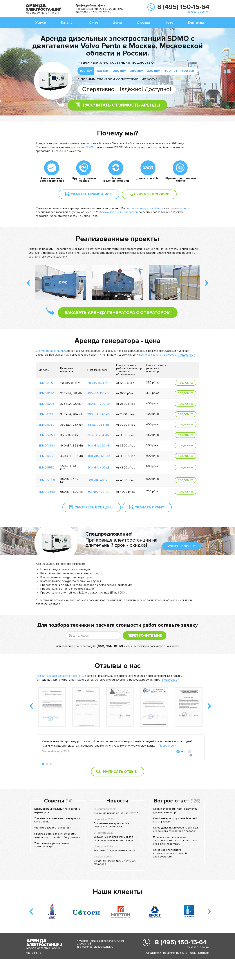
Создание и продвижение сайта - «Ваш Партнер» (177, 952)
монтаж (182, 208)
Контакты (196, 23)
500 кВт (188, 71)
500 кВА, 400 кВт (99, 467)
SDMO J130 (46, 383)
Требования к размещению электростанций (51, 845)
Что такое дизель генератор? (52, 827)
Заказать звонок (198, 11)
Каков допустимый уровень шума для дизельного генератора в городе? (176, 829)
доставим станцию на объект (144, 208)
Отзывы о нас (118, 665)
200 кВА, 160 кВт (98, 393)
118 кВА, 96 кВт (97, 383)
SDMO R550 (47, 467)
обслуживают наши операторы (118, 212)
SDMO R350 (46, 425)
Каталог (67, 23)
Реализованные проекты (117, 238)
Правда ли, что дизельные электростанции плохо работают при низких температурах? (175, 840)
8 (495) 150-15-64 (183, 7)
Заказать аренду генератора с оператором (118, 312)
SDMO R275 (46, 404)
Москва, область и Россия (42, 12)
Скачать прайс (149, 507)
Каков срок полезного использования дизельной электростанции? (170, 853)
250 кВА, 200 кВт (99, 404)
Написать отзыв (120, 771)
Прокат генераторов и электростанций (61, 675)
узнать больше (182, 546)
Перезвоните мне (144, 635)
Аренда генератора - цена (117, 340)
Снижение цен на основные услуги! (116, 813)
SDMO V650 (47, 492)
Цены (117, 23)
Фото (169, 23)
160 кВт (102, 71)
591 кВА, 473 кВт (98, 492)
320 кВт (153, 71)
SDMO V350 (47, 435)
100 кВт (86, 71)
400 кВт (170, 71)
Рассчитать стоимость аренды (121, 105)
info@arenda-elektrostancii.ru (95, 946)
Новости (117, 801)
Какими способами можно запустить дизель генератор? (175, 810)
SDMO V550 (47, 480)
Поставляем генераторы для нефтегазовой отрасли (111, 825)
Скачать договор (151, 194)
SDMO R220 (46, 393)
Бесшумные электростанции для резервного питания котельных (113, 838)
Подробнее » (186, 354)
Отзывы (143, 23)
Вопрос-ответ (171, 801)
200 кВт (119, 71)
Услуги (40, 23)
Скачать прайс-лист (91, 194)
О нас (93, 23)
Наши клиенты (117, 891)
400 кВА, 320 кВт (99, 445)
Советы (54, 801)
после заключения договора (157, 354)
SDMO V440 (47, 445)
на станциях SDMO (82, 147)
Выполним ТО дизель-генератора (114, 850)
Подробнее (185, 382)
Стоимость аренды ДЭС (51, 350)
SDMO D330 (47, 414)
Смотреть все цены (94, 507)
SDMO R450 (47, 456)
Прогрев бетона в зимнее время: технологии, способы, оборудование (57, 835)
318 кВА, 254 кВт (98, 425)
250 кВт (136, 71)
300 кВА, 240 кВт (99, 414)
